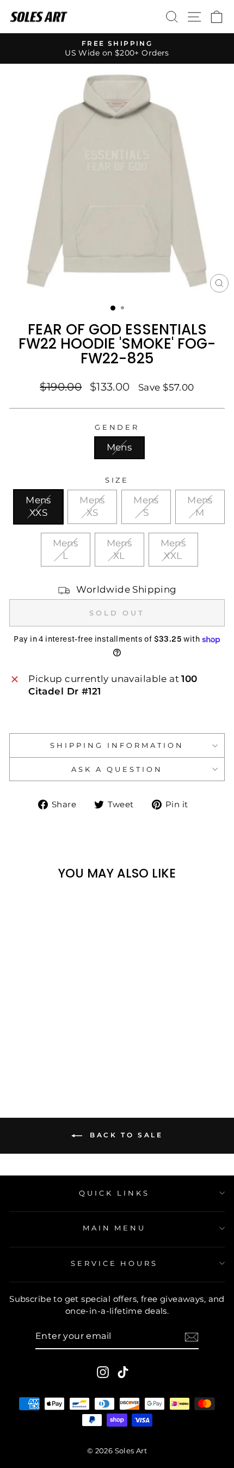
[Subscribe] (191, 1337)
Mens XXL (173, 549)
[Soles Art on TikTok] (123, 1372)
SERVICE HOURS (114, 1263)
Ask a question (117, 769)
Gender (117, 427)
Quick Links (114, 1193)
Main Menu (114, 1227)
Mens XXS (38, 506)
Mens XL (119, 549)
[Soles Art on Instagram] (103, 1372)
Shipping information (117, 745)
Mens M (200, 506)
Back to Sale (125, 1135)
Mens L (65, 549)
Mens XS (92, 506)
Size (117, 480)
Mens (119, 447)
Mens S (146, 506)
